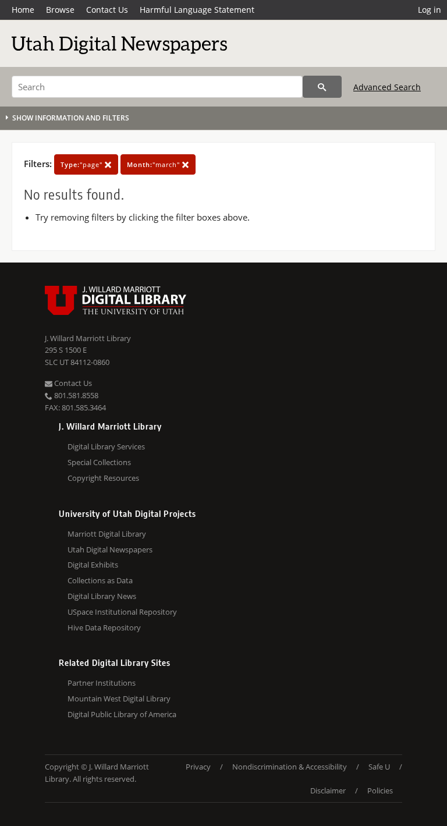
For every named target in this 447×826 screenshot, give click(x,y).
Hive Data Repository (104, 627)
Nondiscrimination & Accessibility (289, 766)
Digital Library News (102, 596)
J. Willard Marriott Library (88, 338)
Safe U (379, 766)
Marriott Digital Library (107, 534)
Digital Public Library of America (122, 714)
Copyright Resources (103, 478)
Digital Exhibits (93, 564)
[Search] (322, 87)
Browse (60, 9)
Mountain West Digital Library (119, 698)
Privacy (198, 766)
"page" (83, 164)
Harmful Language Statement (197, 9)
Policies (380, 790)
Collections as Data (100, 580)
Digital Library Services (106, 446)
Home (23, 9)
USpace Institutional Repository (122, 612)
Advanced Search (387, 87)
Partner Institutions (102, 683)
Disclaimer (328, 790)
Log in (429, 9)
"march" (154, 164)
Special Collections (99, 462)
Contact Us (107, 9)
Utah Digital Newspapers (110, 549)
